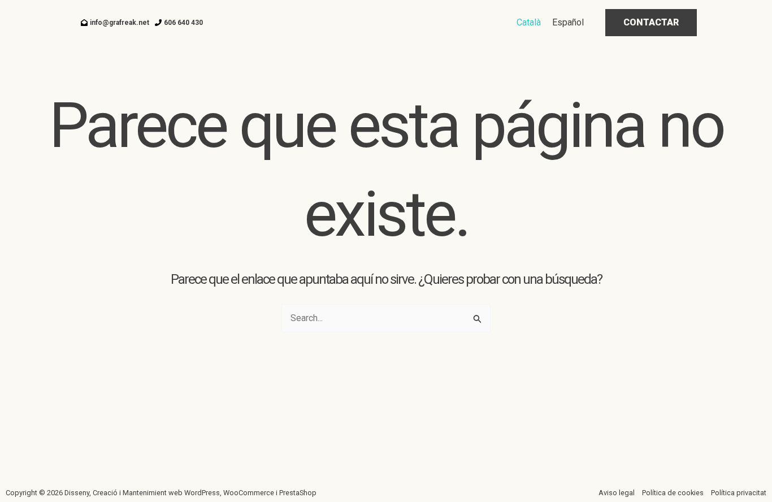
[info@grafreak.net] (115, 22)
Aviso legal (616, 492)
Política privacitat (738, 492)
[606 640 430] (179, 22)
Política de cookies (673, 492)
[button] (651, 22)
